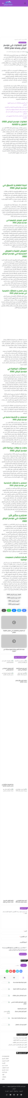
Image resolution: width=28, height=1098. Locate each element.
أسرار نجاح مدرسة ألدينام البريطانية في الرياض (21, 669)
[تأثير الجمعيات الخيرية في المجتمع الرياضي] (7, 663)
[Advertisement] (14, 22)
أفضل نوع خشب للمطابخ (21, 1025)
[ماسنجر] (14, 610)
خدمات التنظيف (5, 1067)
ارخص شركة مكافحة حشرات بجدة (19, 1018)
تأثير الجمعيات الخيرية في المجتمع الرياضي (7, 669)
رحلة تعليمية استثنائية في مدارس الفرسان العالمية (7, 785)
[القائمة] (25, 3)
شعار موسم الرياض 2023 (13, 594)
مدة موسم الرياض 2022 (13, 597)
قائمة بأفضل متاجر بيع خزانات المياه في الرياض (8, 901)
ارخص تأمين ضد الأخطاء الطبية (19, 989)
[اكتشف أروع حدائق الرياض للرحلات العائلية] (21, 675)
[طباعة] (4, 610)
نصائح (3, 1079)
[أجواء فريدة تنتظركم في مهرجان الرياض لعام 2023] (21, 843)
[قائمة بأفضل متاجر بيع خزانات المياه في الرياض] (7, 843)
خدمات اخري (5, 1065)
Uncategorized (5, 1056)
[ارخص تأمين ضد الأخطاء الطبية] (6, 991)
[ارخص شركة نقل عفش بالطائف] (6, 997)
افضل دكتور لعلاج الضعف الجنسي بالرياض (18, 1003)
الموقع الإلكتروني (23, 942)
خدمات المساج (5, 1070)
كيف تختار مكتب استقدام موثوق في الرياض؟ (16, 109)
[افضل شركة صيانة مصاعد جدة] (6, 984)
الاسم (25, 931)
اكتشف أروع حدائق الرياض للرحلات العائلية (21, 681)
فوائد (3, 1074)
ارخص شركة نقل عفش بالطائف (19, 996)
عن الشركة (16, 1091)
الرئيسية (24, 39)
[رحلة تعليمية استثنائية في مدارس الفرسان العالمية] (7, 727)
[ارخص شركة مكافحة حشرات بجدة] (6, 1020)
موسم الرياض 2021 (13, 601)
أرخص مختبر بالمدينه (22, 1009)
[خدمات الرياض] (8, 3)
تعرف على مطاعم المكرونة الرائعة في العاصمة (16, 107)
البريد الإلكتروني (23, 936)
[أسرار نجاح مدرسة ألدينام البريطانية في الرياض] (21, 663)
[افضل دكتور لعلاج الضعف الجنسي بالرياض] (6, 1004)
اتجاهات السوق (5, 1058)
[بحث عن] (3, 3)
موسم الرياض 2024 (13, 604)
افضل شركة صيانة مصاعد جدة (19, 982)
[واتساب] (9, 610)
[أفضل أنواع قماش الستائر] (6, 1013)
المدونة (3, 1063)
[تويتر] (19, 610)
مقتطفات (4, 1076)
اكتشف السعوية (17, 39)
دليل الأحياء (4, 1072)
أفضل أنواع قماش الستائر (20, 1011)
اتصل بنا (7, 1091)
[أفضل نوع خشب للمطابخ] (6, 1026)
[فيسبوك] (24, 610)
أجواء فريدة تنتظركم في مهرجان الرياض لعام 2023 (21, 901)
